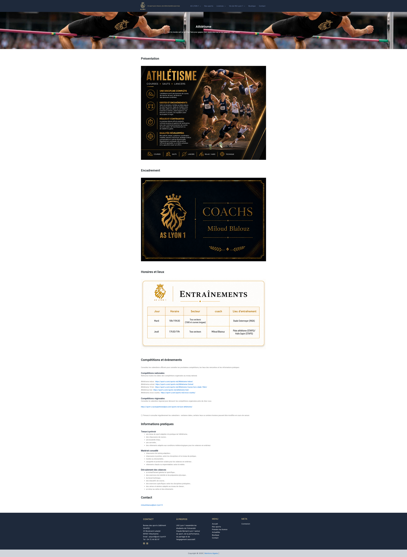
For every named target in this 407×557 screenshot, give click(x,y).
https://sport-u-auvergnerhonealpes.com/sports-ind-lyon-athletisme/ (166, 407)
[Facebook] (144, 543)
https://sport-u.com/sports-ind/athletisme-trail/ (171, 390)
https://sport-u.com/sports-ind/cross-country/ (178, 393)
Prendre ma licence (219, 529)
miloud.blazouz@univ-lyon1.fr (152, 505)
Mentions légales (211, 553)
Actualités (216, 532)
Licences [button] (220, 6)
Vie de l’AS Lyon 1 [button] (236, 6)
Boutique (252, 6)
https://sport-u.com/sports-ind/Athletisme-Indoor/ (174, 382)
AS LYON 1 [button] (194, 6)
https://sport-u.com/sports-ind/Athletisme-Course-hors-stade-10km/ (181, 387)
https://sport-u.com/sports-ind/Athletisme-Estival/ (175, 384)
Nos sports (208, 6)
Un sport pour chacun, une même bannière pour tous (163, 6)
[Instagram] (147, 543)
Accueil (215, 524)
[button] (200, 6)
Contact (262, 6)
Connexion (245, 524)
